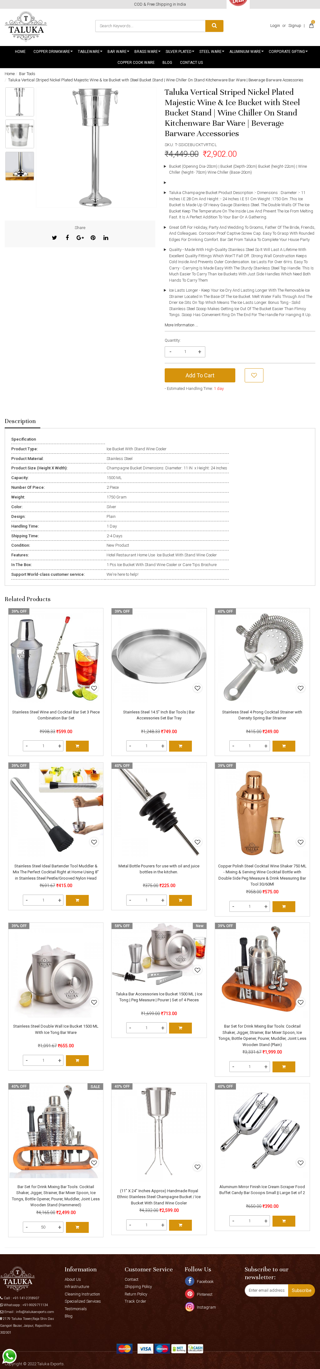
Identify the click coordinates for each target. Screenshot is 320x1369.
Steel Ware (210, 51)
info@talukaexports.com (35, 1312)
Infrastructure (77, 1286)
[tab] (22, 421)
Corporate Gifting (287, 51)
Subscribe (302, 1290)
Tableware (89, 51)
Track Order (135, 1301)
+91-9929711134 (35, 1305)
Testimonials (76, 1308)
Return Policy (136, 1294)
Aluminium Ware (245, 51)
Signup (294, 25)
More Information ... (181, 325)
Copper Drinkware (51, 51)
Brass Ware (146, 51)
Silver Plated (179, 51)
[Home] (26, 26)
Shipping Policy (138, 1286)
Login (275, 25)
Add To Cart (200, 375)
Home (20, 51)
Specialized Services (83, 1301)
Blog (167, 62)
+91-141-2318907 (25, 1298)
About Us (73, 1279)
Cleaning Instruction (82, 1294)
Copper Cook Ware (136, 62)
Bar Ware (117, 51)
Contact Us (191, 62)
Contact (131, 1279)
